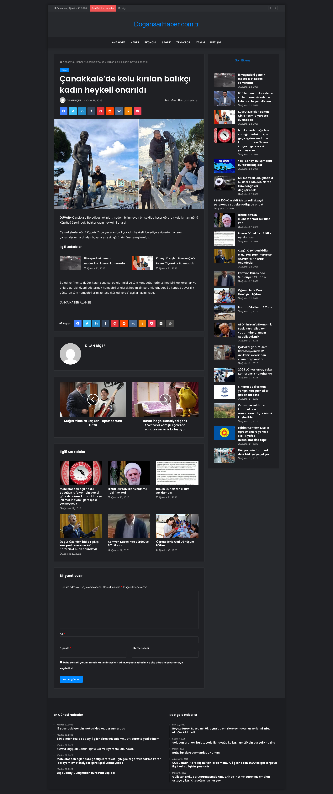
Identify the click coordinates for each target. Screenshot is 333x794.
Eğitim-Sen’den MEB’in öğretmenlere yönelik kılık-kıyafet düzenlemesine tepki (253, 434)
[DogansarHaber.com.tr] (166, 24)
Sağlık (166, 42)
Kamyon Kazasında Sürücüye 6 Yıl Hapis (128, 543)
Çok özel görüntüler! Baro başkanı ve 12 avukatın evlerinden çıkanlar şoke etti (252, 353)
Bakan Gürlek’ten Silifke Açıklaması (172, 491)
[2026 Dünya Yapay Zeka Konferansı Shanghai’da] (224, 375)
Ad (62, 633)
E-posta (65, 648)
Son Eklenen (243, 60)
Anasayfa (118, 42)
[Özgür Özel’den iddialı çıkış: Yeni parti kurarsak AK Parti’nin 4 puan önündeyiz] (81, 526)
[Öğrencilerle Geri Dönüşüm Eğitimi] (177, 526)
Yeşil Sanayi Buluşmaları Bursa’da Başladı (255, 163)
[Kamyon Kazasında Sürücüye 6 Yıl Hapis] (129, 526)
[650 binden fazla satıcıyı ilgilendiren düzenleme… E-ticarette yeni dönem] (224, 98)
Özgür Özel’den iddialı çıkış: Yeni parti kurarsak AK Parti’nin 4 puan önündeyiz (79, 545)
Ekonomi (150, 42)
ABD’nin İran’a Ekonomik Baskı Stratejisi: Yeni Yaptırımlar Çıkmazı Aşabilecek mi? (255, 331)
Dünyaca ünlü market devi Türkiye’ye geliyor (253, 452)
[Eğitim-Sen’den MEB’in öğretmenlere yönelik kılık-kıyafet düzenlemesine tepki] (224, 433)
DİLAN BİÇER (74, 100)
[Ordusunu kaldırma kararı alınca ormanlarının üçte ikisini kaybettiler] (224, 410)
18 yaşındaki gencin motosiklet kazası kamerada (251, 79)
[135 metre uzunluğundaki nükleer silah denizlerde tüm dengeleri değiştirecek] (224, 183)
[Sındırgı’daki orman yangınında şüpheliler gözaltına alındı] (224, 392)
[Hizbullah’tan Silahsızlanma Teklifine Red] (129, 473)
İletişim (215, 42)
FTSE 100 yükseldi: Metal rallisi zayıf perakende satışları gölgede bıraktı (239, 202)
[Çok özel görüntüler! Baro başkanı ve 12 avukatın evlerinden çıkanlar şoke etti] (224, 352)
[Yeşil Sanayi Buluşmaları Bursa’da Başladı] (224, 166)
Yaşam (200, 42)
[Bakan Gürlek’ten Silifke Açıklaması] (177, 473)
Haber (135, 42)
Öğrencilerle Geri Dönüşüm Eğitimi (175, 543)
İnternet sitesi (140, 648)
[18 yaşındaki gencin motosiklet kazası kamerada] (70, 263)
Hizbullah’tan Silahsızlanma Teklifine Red (127, 491)
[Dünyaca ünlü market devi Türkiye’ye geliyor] (224, 455)
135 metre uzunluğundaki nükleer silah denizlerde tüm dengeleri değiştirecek (255, 184)
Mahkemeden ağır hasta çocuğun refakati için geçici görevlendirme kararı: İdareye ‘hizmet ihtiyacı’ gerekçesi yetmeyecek (81, 496)
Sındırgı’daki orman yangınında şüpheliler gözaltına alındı (253, 391)
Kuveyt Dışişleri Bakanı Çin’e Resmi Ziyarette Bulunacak (151, 8)
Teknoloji (183, 42)
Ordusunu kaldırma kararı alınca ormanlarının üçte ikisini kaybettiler (255, 411)
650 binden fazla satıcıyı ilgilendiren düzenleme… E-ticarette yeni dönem (255, 97)
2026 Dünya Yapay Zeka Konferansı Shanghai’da (255, 372)
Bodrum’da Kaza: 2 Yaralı (255, 307)
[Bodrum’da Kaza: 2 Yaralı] (224, 312)
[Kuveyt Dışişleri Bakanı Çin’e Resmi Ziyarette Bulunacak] (142, 263)
